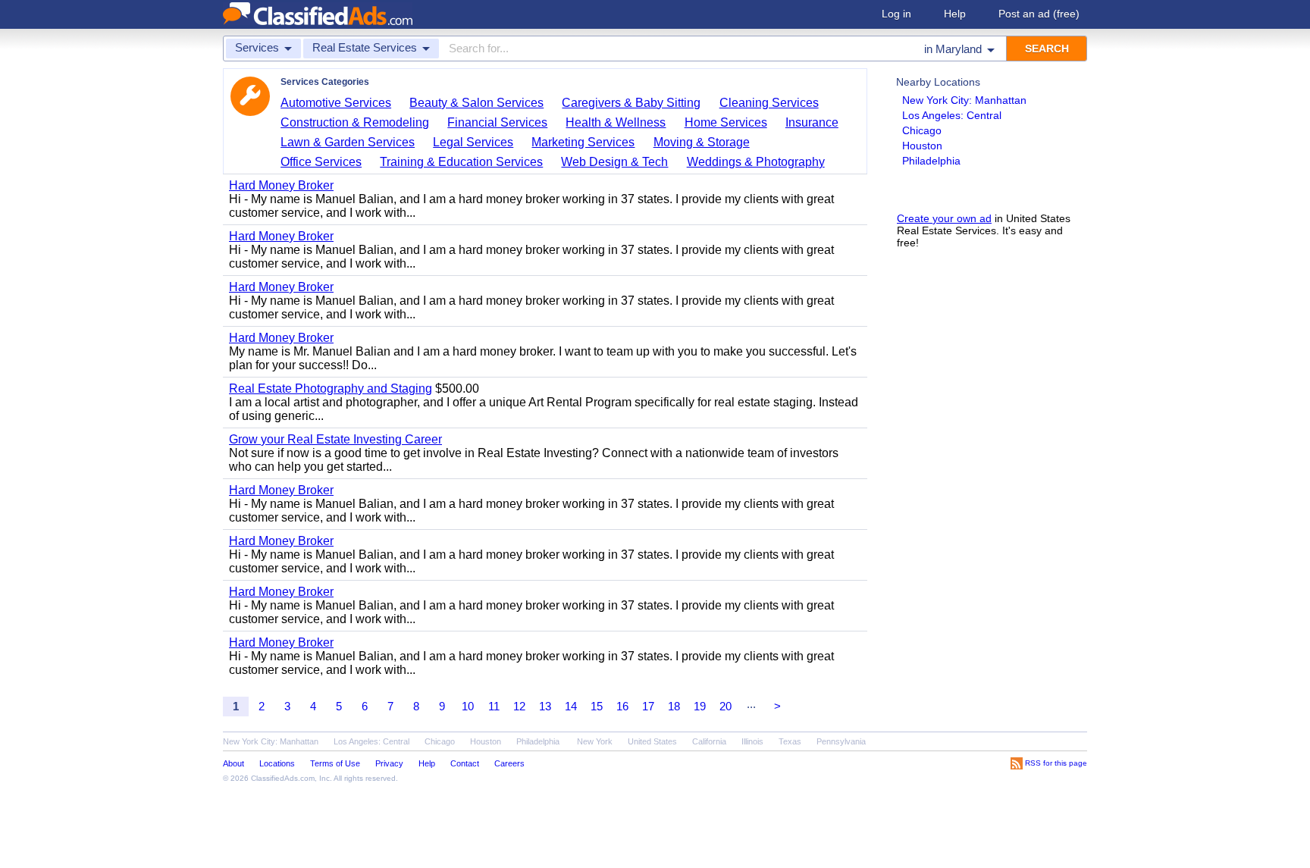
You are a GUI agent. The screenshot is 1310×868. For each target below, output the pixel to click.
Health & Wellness (616, 122)
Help (955, 14)
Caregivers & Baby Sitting (631, 102)
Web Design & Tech (614, 161)
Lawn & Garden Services (347, 142)
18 (674, 706)
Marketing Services (583, 142)
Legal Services (473, 142)
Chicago (922, 130)
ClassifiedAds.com (283, 778)
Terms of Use (335, 763)
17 (648, 706)
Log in (896, 14)
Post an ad (1039, 14)
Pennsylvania (841, 741)
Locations (277, 763)
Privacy (389, 763)
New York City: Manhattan (964, 100)
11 (494, 706)
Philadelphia (931, 161)
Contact (464, 763)
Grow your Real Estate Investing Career (335, 439)
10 (468, 706)
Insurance (811, 122)
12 (519, 706)
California (709, 741)
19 (700, 706)
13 (545, 706)
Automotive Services (335, 102)
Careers (509, 763)
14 (571, 706)
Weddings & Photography (756, 161)
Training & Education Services (461, 161)
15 (597, 706)
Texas (790, 741)
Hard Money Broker (281, 185)
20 (725, 706)
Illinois (752, 741)
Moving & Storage (701, 142)
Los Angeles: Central (951, 115)
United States (652, 741)
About (233, 763)
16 (622, 706)
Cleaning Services (769, 102)
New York (595, 741)
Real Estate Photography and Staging (330, 388)
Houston (922, 145)
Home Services (726, 122)
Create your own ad (944, 218)
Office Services (321, 161)
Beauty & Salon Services (476, 102)
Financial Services (497, 122)
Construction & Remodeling (354, 122)
